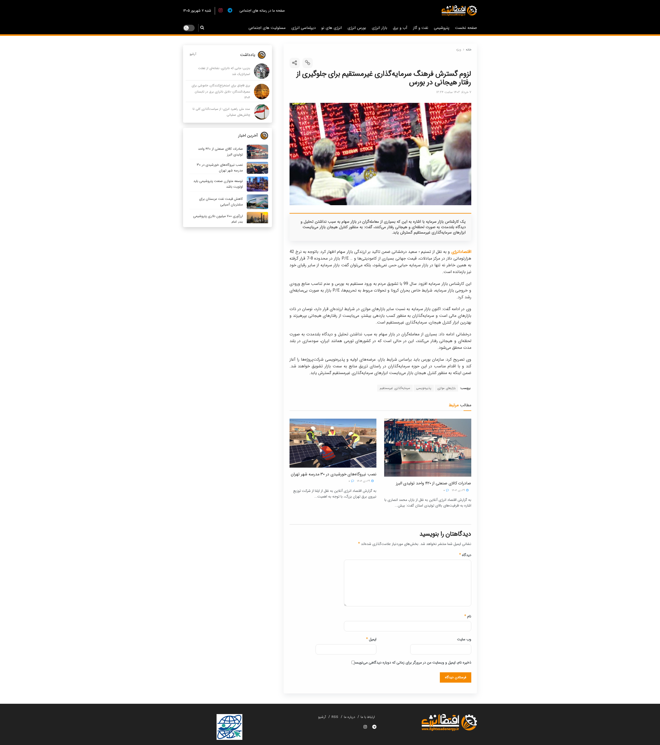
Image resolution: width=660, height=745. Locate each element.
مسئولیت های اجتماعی (267, 28)
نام (467, 616)
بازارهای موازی (446, 388)
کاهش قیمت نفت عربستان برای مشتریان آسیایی (221, 201)
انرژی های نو (331, 28)
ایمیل (371, 639)
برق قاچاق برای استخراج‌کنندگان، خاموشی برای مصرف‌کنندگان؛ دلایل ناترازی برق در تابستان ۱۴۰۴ (221, 91)
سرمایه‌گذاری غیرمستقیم (395, 388)
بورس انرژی (357, 28)
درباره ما (349, 717)
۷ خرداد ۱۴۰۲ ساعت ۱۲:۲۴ (453, 92)
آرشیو (192, 54)
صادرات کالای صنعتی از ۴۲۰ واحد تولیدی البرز (433, 483)
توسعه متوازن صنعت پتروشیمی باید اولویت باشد (218, 183)
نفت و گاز (420, 28)
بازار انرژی (379, 28)
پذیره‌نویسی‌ (423, 388)
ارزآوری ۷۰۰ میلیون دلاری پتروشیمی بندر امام (218, 219)
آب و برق (400, 28)
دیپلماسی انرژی (303, 28)
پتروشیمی (441, 28)
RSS (335, 717)
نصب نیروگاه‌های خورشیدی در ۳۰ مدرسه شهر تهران (333, 474)
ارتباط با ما (368, 717)
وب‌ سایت (464, 639)
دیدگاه (465, 555)
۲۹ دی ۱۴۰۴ (459, 490)
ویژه (458, 49)
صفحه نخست (466, 28)
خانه (468, 49)
